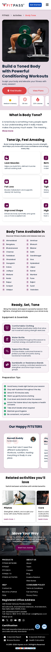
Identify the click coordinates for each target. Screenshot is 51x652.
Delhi (32, 252)
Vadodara (34, 290)
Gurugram (10, 263)
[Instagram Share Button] (11, 620)
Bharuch (33, 244)
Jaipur (32, 267)
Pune (32, 278)
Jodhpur (9, 271)
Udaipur (9, 290)
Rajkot (32, 282)
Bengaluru (10, 244)
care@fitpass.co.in (39, 614)
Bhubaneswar (12, 248)
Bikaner (33, 248)
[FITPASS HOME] (13, 5)
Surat (32, 286)
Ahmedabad (11, 241)
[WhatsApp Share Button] (24, 620)
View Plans (38, 90)
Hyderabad (34, 263)
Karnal (32, 271)
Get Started (35, 5)
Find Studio (14, 90)
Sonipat (9, 286)
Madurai (9, 275)
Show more (7, 131)
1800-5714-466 (18, 614)
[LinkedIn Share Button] (19, 620)
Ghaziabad (11, 259)
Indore (9, 267)
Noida (8, 278)
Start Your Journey (25, 547)
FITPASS (5, 15)
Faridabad (10, 256)
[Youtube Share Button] (15, 620)
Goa (32, 259)
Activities (17, 15)
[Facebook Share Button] (3, 620)
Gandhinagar (35, 256)
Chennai (9, 252)
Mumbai (33, 275)
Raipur (8, 282)
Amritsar (33, 241)
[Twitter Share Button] (7, 620)
